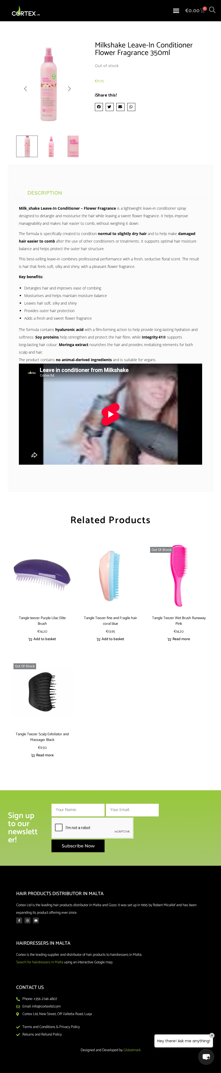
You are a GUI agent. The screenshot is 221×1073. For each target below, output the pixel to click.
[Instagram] (27, 920)
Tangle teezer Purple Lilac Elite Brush (42, 621)
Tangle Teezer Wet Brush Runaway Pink (179, 621)
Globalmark (132, 1050)
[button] (176, 11)
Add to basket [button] (44, 639)
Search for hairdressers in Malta (39, 962)
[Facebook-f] (19, 920)
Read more (181, 639)
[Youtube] (36, 920)
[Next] (69, 88)
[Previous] (25, 88)
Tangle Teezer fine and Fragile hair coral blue (110, 621)
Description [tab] (44, 193)
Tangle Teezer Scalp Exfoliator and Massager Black (42, 737)
